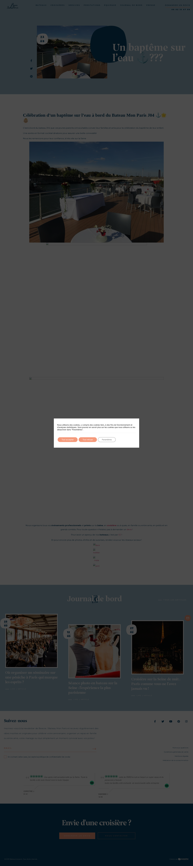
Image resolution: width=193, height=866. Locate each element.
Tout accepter (68, 439)
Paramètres (107, 439)
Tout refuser (88, 439)
